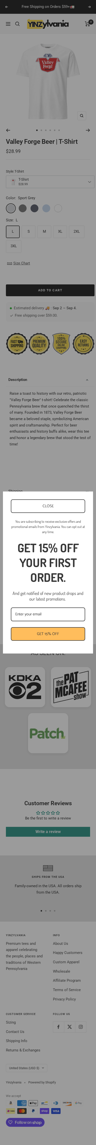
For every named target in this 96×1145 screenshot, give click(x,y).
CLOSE (48, 506)
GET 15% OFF (48, 634)
